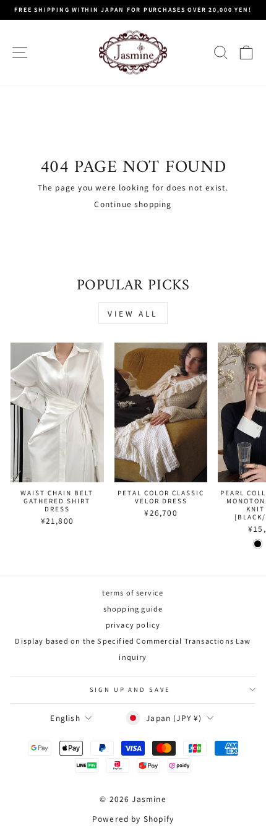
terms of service (132, 592)
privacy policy (133, 624)
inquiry (133, 657)
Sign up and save (130, 689)
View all (133, 313)
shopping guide (133, 608)
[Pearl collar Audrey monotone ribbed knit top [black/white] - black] (257, 543)
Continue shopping (132, 204)
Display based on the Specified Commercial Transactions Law (133, 641)
